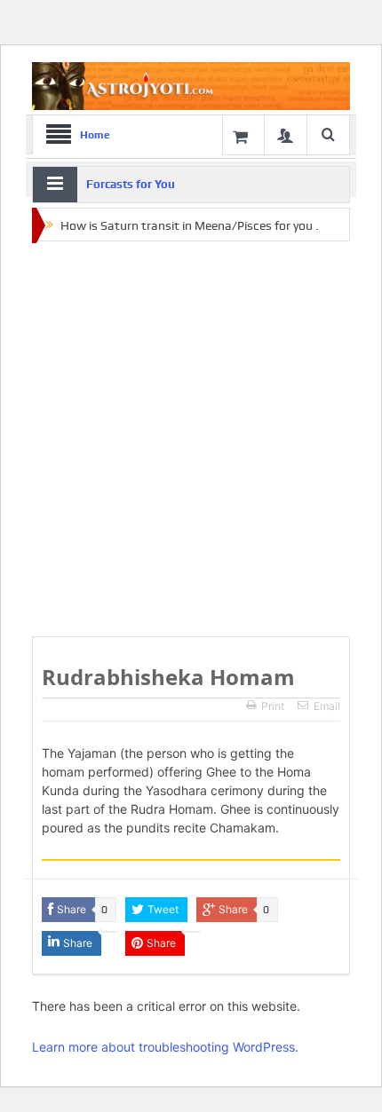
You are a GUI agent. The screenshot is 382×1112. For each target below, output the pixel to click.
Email (327, 706)
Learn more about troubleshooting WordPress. (165, 1046)
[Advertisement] (191, 440)
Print (272, 706)
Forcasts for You (130, 184)
